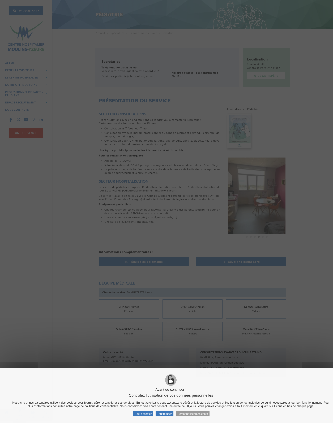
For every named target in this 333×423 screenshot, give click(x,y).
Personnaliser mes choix (192, 413)
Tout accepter (143, 413)
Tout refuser (164, 413)
